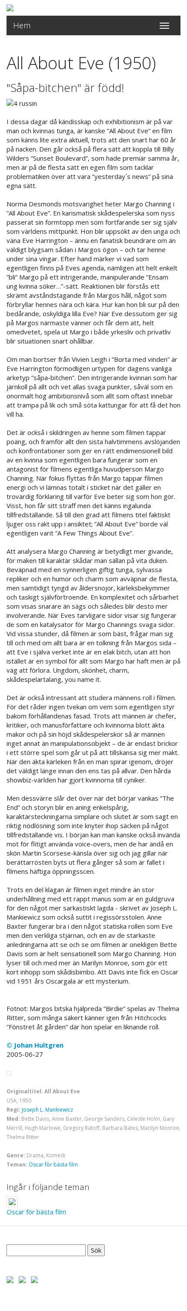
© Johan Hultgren (35, 1045)
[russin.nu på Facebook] (10, 1278)
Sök (96, 1250)
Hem (22, 25)
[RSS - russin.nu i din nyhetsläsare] (34, 1278)
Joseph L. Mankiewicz (47, 1109)
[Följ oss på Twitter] (22, 1278)
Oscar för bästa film (53, 1164)
